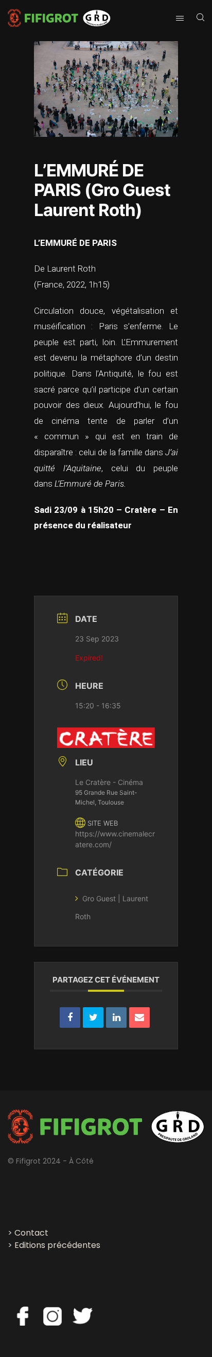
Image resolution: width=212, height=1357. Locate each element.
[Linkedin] (116, 1017)
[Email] (139, 1017)
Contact (31, 1233)
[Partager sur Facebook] (70, 1017)
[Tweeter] (93, 1017)
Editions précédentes (57, 1245)
